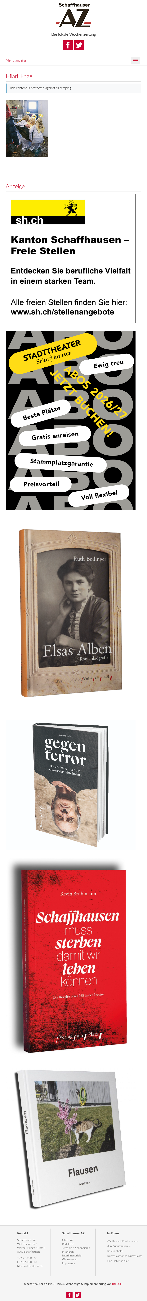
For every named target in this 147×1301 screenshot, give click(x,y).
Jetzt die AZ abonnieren (76, 1248)
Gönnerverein (70, 1259)
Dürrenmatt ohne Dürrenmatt (124, 1256)
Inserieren (68, 1252)
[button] (135, 60)
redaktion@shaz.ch (31, 1266)
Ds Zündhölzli (115, 1251)
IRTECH (117, 1284)
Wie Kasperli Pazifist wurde (123, 1241)
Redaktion (68, 1244)
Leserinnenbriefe (71, 1255)
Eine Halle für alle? (118, 1261)
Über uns (67, 1240)
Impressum (68, 1263)
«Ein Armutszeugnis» (119, 1246)
